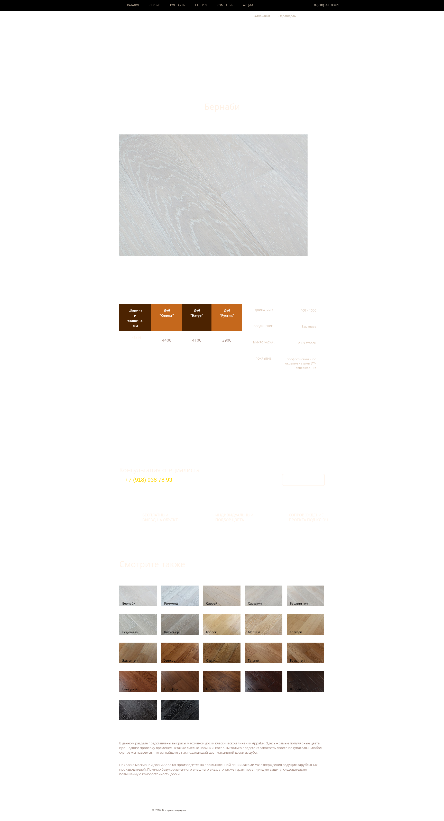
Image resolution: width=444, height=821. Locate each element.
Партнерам (287, 16)
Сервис (155, 5)
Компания (225, 5)
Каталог (133, 5)
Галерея (201, 5)
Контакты (177, 5)
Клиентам (262, 16)
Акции (248, 5)
